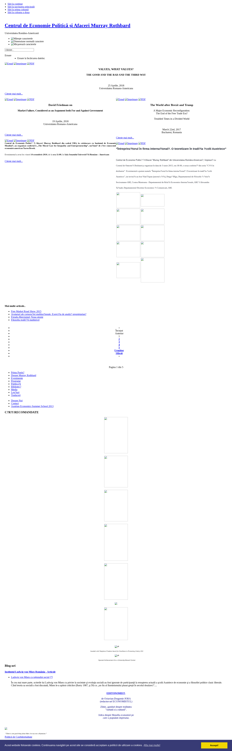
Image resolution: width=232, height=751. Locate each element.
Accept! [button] (214, 745)
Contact (15, 403)
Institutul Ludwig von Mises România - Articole (30, 671)
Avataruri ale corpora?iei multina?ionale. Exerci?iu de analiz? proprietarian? (48, 314)
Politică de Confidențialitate (18, 737)
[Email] (9, 63)
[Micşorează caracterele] (23, 44)
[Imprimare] (20, 63)
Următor (119, 350)
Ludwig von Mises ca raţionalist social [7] (32, 677)
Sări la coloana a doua (19, 12)
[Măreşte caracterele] (22, 38)
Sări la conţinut (15, 4)
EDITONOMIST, (116, 693)
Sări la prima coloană (18, 9)
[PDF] (30, 63)
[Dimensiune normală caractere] (27, 41)
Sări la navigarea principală (21, 6)
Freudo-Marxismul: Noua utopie (27, 317)
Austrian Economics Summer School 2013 (32, 406)
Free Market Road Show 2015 (26, 311)
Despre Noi (17, 400)
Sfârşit (119, 353)
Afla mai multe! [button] (152, 745)
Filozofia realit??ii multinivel (25, 320)
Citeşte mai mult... (14, 93)
